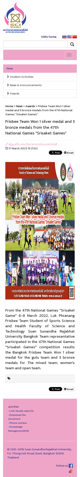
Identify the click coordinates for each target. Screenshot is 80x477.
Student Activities (21, 77)
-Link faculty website (21, 411)
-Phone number (17, 423)
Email (69, 153)
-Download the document (17, 417)
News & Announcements (25, 85)
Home (9, 106)
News (9, 68)
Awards (14, 93)
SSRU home (48, 37)
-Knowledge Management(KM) (18, 429)
